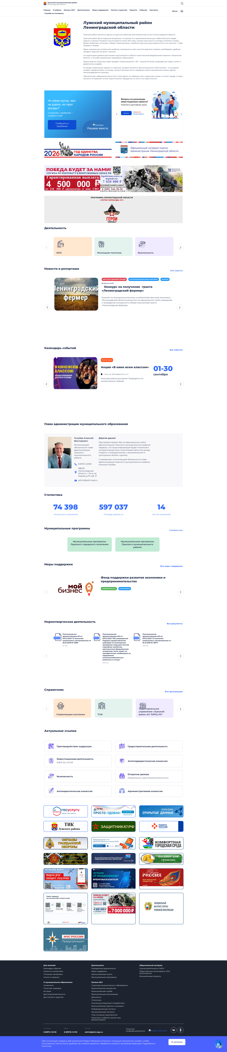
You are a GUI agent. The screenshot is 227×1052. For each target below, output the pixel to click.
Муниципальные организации (104, 994)
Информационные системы (103, 1009)
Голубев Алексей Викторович (84, 439)
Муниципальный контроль (103, 1012)
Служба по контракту (54, 13)
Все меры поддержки (171, 566)
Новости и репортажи (53, 971)
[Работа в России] (161, 826)
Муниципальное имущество (103, 988)
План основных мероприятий (104, 1015)
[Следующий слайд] (181, 114)
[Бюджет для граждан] (161, 858)
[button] (180, 247)
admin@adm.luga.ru (94, 1032)
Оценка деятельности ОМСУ (151, 968)
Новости (133, 10)
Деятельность (83, 10)
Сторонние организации (130, 279)
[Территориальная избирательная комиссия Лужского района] (66, 826)
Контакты (154, 10)
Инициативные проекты (150, 976)
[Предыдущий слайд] (116, 114)
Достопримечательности (54, 994)
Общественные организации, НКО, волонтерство (154, 972)
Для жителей (49, 965)
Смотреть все (176, 530)
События (143, 10)
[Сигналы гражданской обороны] (66, 843)
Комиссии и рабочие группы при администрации (106, 1019)
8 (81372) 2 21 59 (70, 1032)
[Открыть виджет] (218, 1043)
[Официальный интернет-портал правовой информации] (161, 908)
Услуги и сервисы (51, 977)
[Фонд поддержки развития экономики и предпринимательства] (75, 589)
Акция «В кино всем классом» (125, 367)
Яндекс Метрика (91, 1041)
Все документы (175, 624)
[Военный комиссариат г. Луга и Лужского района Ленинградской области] (66, 859)
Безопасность (109, 279)
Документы (96, 997)
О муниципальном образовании (58, 982)
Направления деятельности (103, 968)
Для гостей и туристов (53, 997)
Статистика (96, 1000)
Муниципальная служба (101, 991)
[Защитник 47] (113, 826)
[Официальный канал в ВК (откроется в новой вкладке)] (174, 1030)
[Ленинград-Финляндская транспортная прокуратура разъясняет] (76, 294)
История (47, 991)
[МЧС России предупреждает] (66, 939)
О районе (57, 10)
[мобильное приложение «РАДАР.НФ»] (66, 879)
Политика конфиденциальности (135, 1030)
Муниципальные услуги (101, 974)
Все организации (174, 691)
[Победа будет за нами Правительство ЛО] (113, 904)
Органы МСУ (69, 10)
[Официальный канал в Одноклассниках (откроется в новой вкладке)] (180, 1030)
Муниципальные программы (104, 977)
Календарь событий (52, 968)
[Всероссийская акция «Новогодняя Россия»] (161, 877)
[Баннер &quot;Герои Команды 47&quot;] (113, 209)
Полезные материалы (53, 974)
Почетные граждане (52, 988)
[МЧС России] (113, 843)
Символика (48, 985)
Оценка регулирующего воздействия (107, 1003)
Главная (47, 10)
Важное (148, 279)
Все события (176, 350)
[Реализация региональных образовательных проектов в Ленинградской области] (113, 858)
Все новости (176, 270)
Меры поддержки (100, 10)
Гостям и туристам (119, 10)
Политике (46, 1046)
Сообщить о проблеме (62, 125)
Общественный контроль (150, 965)
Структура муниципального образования (109, 985)
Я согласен (177, 1042)
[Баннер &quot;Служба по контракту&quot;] (113, 178)
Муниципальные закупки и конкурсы (107, 1006)
